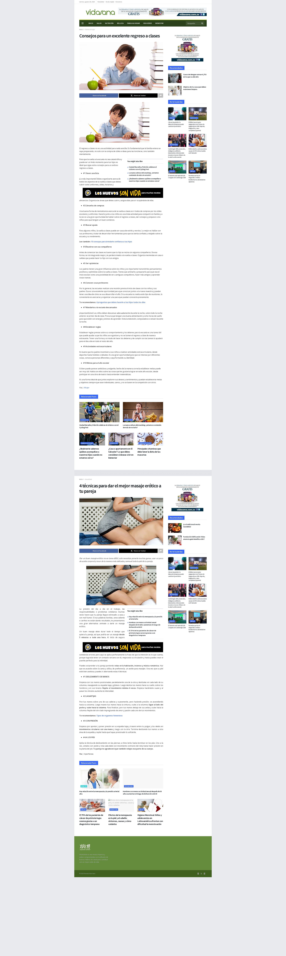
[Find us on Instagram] (204, 873)
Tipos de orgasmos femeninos (109, 715)
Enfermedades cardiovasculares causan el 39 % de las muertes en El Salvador (198, 151)
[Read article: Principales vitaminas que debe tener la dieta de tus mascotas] (150, 439)
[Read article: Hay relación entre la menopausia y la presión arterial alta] (99, 778)
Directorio (119, 2)
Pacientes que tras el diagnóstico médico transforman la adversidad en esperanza (197, 179)
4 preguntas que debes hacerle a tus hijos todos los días (120, 302)
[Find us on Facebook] (198, 873)
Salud (99, 23)
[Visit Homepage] (97, 12)
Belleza (120, 23)
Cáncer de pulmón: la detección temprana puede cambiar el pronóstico (176, 124)
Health (83, 786)
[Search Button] (202, 23)
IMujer (86, 387)
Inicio (90, 23)
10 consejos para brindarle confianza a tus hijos (111, 241)
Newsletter (101, 2)
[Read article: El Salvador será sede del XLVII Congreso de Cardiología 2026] (177, 167)
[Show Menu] (83, 23)
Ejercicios (84, 420)
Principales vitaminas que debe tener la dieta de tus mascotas (149, 451)
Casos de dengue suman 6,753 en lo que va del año (194, 75)
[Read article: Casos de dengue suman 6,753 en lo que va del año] (175, 78)
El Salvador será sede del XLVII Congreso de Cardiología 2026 (177, 177)
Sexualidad (88, 479)
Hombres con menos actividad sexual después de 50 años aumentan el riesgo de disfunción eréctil (144, 624)
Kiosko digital (110, 2)
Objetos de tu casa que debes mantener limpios (194, 88)
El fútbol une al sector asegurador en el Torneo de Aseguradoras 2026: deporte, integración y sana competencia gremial (197, 126)
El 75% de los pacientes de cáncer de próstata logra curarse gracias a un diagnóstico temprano (142, 633)
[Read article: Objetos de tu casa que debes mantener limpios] (175, 90)
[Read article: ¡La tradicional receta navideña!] (175, 528)
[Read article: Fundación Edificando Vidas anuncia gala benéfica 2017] (175, 540)
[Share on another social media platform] (160, 95)
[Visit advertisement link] (162, 12)
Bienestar (159, 23)
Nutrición (109, 23)
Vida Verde (147, 23)
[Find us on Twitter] (201, 873)
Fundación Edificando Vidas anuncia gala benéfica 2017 (194, 538)
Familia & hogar (133, 23)
